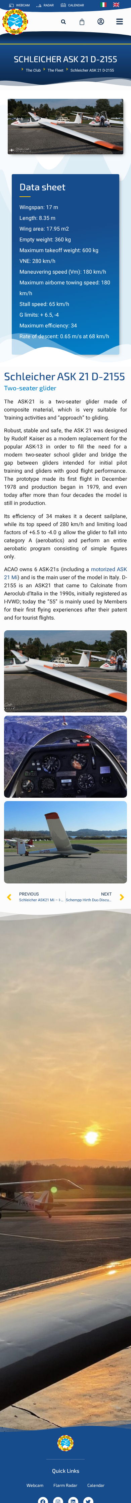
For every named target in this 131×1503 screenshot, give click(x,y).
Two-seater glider (30, 388)
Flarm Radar (65, 1485)
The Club (33, 70)
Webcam (35, 1485)
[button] (63, 22)
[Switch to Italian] (105, 4)
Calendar (95, 1485)
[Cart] (82, 22)
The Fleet (55, 70)
